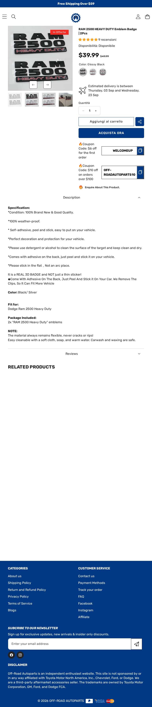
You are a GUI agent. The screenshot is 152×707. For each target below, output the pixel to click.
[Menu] (4, 16)
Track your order (90, 590)
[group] (15, 100)
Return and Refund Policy (27, 590)
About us (14, 576)
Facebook (85, 603)
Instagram (85, 610)
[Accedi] (138, 16)
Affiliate (83, 617)
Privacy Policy (18, 596)
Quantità (84, 103)
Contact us (86, 576)
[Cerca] (13, 16)
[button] (147, 16)
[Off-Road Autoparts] (75, 16)
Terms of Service (20, 603)
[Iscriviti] (136, 643)
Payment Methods (91, 583)
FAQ (81, 596)
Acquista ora (111, 133)
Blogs (12, 610)
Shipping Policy (19, 583)
